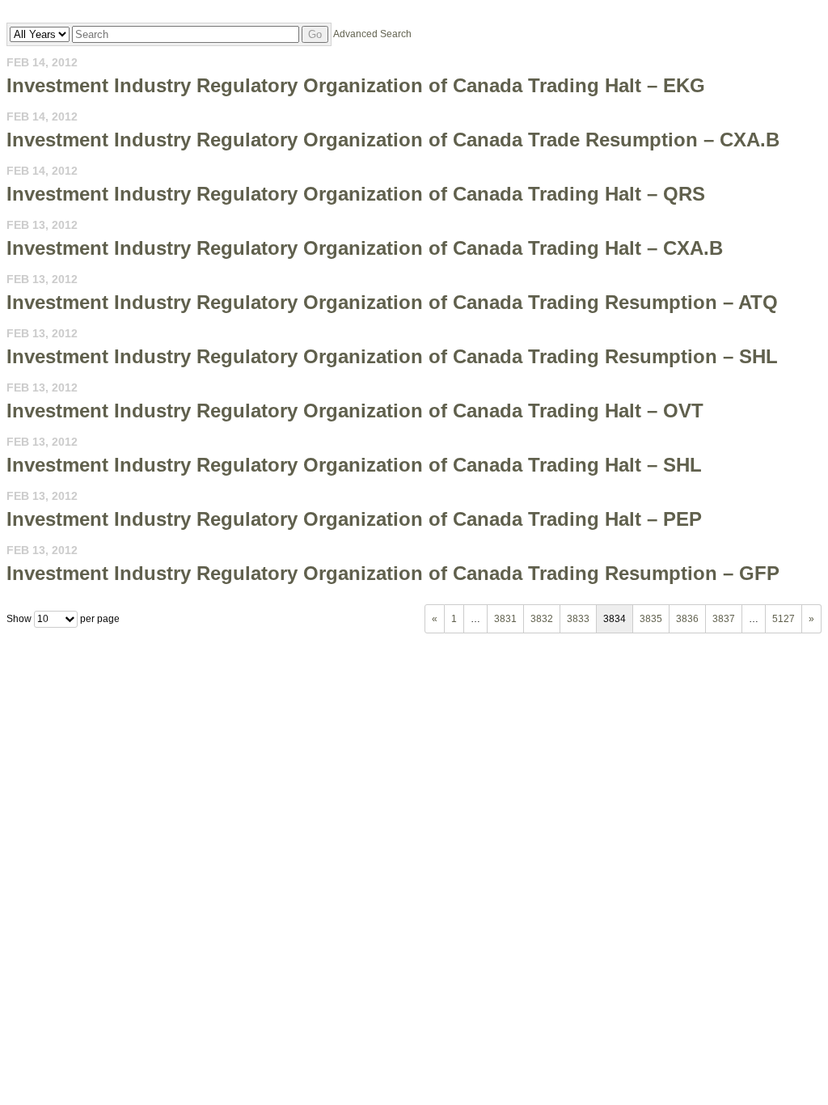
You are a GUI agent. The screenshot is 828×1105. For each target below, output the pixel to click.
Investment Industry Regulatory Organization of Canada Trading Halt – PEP (354, 519)
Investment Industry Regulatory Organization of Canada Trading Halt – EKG (355, 85)
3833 (578, 618)
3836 (687, 618)
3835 (651, 618)
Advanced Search (372, 34)
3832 (541, 618)
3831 (505, 618)
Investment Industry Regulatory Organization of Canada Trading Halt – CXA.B (364, 248)
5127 (783, 618)
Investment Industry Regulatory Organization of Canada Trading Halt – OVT (354, 410)
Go (315, 34)
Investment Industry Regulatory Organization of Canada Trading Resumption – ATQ (392, 302)
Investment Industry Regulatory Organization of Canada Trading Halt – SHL (354, 465)
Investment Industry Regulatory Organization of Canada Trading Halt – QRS (355, 194)
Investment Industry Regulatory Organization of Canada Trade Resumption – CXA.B (392, 139)
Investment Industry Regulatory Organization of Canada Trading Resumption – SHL (392, 356)
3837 (723, 618)
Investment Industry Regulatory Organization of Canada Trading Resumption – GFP (392, 573)
